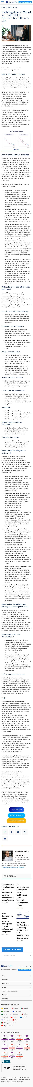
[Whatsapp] (24, 832)
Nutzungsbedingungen (24, 1079)
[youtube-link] (30, 966)
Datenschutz (20, 1081)
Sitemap (3, 1081)
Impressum (4, 1079)
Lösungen (5, 995)
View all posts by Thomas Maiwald (13, 867)
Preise (4, 987)
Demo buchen (16, 809)
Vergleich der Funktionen (9, 991)
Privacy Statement (11, 1081)
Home (3, 7)
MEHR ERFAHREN (16, 815)
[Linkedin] (5, 832)
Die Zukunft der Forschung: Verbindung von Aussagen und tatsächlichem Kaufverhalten (22, 930)
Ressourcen (5, 983)
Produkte (5, 980)
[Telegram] (5, 838)
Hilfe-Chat (14, 970)
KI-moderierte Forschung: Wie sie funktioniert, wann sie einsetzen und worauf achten (8, 892)
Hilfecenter (6, 970)
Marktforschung (12, 7)
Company (5, 998)
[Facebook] (11, 832)
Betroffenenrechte (13, 1079)
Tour (3, 976)
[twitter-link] (23, 966)
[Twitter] (18, 832)
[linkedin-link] (26, 966)
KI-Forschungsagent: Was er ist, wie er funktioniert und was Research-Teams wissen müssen (22, 894)
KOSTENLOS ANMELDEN (25, 2)
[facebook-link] (19, 966)
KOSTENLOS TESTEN (16, 820)
